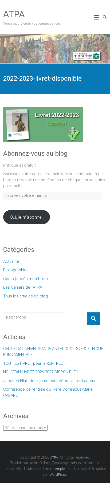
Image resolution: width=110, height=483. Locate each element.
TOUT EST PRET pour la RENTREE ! (34, 363)
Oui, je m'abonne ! (27, 217)
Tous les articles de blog (25, 296)
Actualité (11, 261)
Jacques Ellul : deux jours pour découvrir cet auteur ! (50, 380)
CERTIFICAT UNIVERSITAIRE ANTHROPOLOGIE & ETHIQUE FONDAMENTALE (53, 351)
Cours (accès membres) (25, 278)
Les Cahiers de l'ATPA (22, 287)
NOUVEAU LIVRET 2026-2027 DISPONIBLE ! (40, 372)
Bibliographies (16, 270)
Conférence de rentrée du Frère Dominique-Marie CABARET (48, 392)
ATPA (14, 14)
